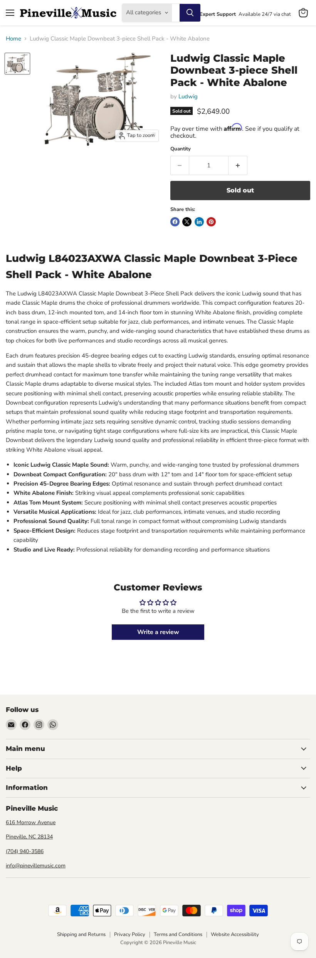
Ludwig (188, 96)
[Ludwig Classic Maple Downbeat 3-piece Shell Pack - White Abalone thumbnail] (17, 63)
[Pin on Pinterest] (211, 221)
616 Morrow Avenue (30, 822)
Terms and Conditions (178, 934)
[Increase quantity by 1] (238, 165)
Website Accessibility (235, 934)
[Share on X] (187, 221)
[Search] (190, 13)
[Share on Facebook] (175, 221)
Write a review (158, 632)
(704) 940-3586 (25, 851)
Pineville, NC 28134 (29, 836)
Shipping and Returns (81, 934)
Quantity (180, 149)
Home (13, 38)
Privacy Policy (129, 934)
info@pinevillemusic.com (36, 865)
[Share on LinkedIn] (199, 221)
